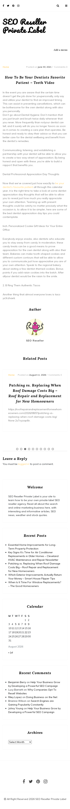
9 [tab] (49, 449)
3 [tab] (25, 449)
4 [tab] (29, 449)
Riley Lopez (15, 697)
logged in (23, 464)
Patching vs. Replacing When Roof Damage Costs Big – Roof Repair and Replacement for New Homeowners (34, 567)
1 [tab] (17, 449)
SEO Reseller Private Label (24, 26)
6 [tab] (37, 449)
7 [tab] (41, 449)
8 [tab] (45, 449)
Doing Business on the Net (41, 697)
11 (13, 628)
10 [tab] (53, 449)
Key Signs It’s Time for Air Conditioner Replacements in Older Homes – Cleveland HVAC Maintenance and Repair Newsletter (33, 556)
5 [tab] (33, 449)
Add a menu (60, 49)
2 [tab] (21, 449)
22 (26, 632)
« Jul (10, 652)
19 (16, 632)
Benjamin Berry (17, 682)
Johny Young (15, 708)
